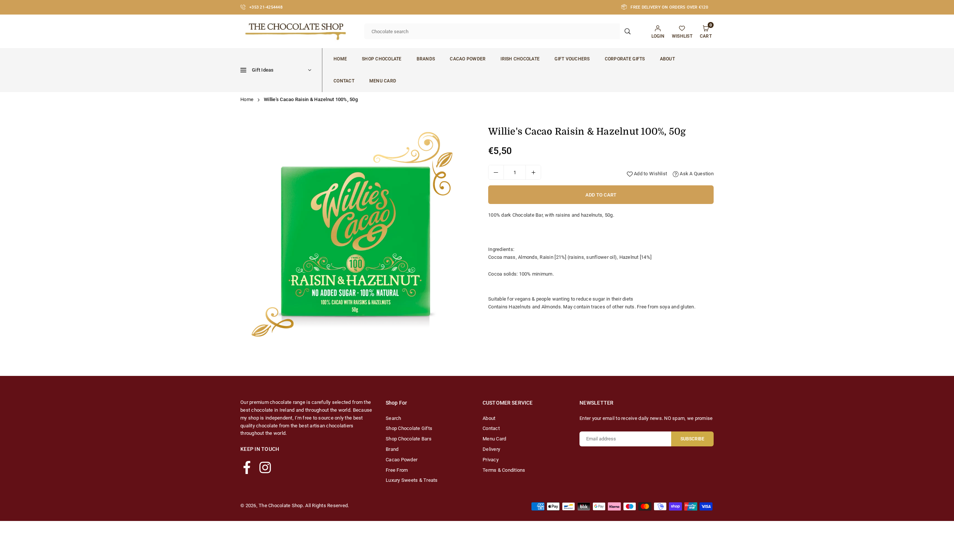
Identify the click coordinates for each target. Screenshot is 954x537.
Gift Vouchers (572, 59)
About (667, 59)
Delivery (491, 449)
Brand (392, 449)
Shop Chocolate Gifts (409, 428)
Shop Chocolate (382, 59)
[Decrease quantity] (496, 172)
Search (393, 418)
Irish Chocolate (520, 59)
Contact (344, 81)
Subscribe (692, 439)
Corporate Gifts (625, 59)
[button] (459, 244)
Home (340, 59)
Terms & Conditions (504, 470)
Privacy (491, 459)
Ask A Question (696, 173)
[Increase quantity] (533, 172)
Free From (397, 470)
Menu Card (382, 81)
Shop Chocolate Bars (409, 439)
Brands (426, 59)
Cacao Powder (468, 59)
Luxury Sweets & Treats (412, 480)
